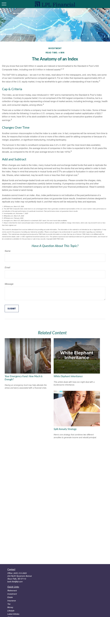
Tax (8, 604)
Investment (12, 593)
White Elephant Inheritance (68, 376)
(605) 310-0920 (20, 573)
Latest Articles (13, 614)
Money (10, 607)
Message (9, 283)
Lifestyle (10, 610)
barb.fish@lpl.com (15, 581)
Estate (10, 597)
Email (7, 267)
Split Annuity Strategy (65, 429)
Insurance (11, 600)
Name (7, 250)
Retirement (12, 590)
